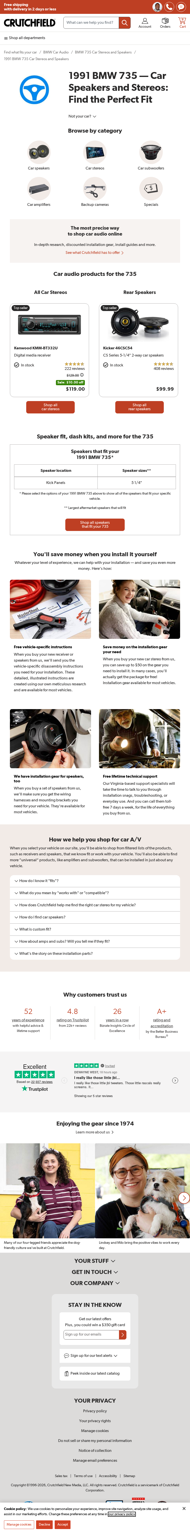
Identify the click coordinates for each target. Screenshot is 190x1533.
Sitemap (129, 1476)
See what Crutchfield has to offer (93, 253)
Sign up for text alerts (92, 1356)
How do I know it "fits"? (39, 881)
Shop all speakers (95, 525)
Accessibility (108, 1476)
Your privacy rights (95, 1421)
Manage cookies (95, 1431)
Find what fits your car (20, 52)
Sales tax (61, 1476)
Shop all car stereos (51, 407)
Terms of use (83, 1476)
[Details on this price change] (82, 376)
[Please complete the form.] (122, 1335)
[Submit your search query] (125, 23)
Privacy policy (95, 1411)
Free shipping (30, 7)
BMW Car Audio (56, 52)
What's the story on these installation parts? (56, 954)
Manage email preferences (95, 1461)
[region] (95, 1198)
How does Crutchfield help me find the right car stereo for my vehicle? (77, 905)
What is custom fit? (35, 930)
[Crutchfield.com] (29, 23)
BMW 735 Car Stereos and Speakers (103, 52)
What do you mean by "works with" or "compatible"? (64, 893)
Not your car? (80, 117)
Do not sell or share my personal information (95, 1441)
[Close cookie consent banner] (184, 1508)
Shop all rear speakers (139, 407)
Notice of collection (95, 1451)
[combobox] (97, 23)
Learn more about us (93, 1132)
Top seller (21, 308)
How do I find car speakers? (42, 917)
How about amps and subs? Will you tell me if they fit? (64, 942)
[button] (184, 1198)
